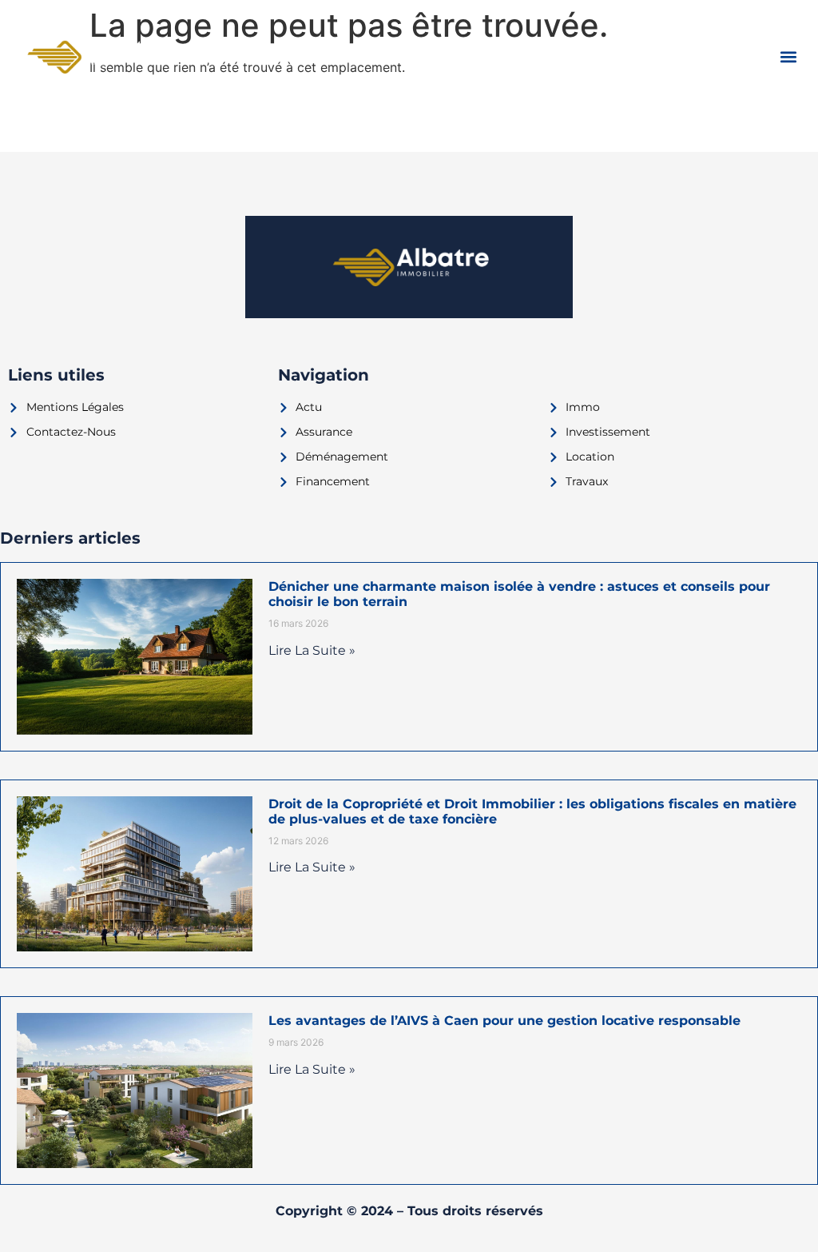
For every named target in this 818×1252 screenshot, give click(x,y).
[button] (789, 56)
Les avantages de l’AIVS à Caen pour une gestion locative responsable (504, 1020)
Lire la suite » (311, 650)
